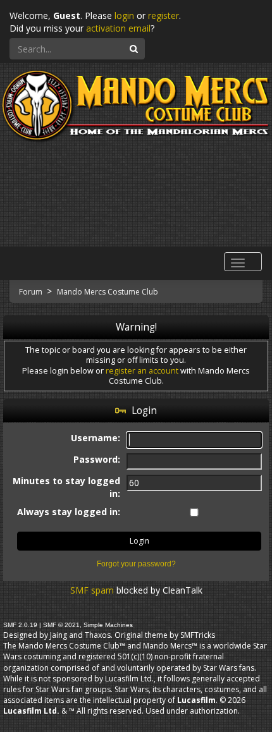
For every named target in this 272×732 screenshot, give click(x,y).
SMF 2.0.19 (20, 624)
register (163, 15)
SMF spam (92, 590)
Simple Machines (108, 624)
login (124, 15)
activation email (118, 28)
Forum (31, 291)
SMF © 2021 (61, 624)
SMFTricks (197, 635)
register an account (142, 370)
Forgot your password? (136, 563)
